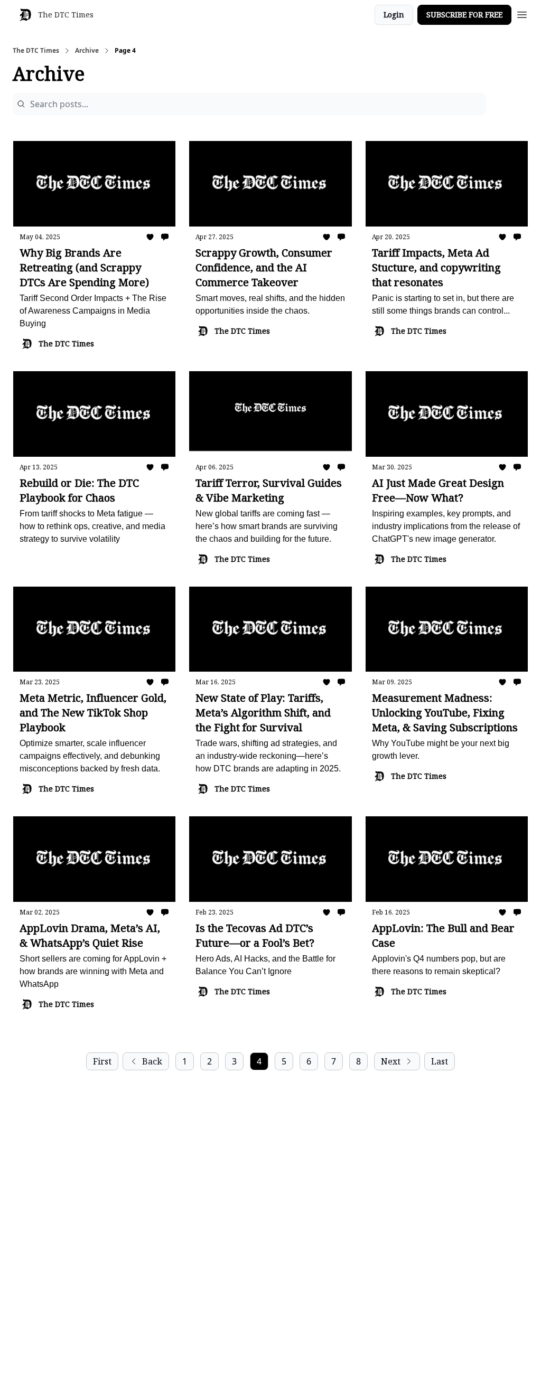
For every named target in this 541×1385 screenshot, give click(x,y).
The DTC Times (36, 50)
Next (390, 1061)
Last (439, 1061)
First (102, 1061)
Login (394, 15)
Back (152, 1061)
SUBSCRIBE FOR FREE (464, 15)
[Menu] (522, 13)
